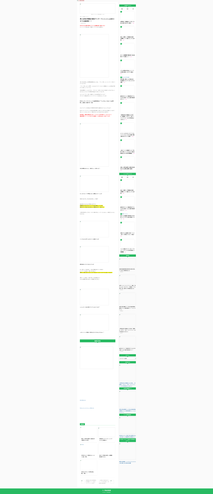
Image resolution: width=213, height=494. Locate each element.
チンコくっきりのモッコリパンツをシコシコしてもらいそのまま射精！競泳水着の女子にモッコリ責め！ (127, 135)
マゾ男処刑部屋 (106, 490)
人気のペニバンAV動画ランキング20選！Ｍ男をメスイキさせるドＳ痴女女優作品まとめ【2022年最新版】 (127, 152)
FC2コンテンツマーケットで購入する (87, 408)
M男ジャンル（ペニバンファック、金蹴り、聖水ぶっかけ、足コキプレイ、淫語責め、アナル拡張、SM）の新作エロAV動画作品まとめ (127, 287)
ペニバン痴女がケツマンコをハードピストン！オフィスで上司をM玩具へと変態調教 (127, 250)
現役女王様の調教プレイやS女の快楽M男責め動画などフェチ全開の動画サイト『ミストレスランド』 (127, 308)
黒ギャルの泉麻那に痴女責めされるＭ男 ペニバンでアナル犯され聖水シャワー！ (127, 217)
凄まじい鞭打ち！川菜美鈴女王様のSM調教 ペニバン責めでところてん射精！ (127, 38)
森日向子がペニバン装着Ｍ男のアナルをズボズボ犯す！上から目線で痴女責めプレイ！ (127, 98)
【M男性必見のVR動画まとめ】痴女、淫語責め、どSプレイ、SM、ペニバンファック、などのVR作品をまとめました (127, 330)
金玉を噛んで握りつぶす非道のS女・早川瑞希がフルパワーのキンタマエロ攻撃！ (127, 81)
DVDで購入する (83, 400)
